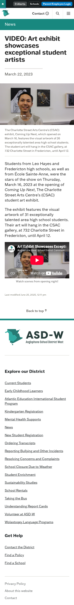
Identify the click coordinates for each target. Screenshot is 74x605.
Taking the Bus (16, 498)
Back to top (35, 311)
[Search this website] (57, 13)
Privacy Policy (15, 584)
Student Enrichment (20, 475)
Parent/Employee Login (57, 3)
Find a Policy (14, 555)
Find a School (15, 563)
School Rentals (16, 490)
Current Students (18, 383)
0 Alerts (20, 4)
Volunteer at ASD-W (20, 514)
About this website (19, 591)
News (10, 24)
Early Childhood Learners (24, 391)
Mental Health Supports (23, 419)
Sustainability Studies (21, 482)
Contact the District (19, 547)
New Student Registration (24, 435)
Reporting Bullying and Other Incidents (34, 451)
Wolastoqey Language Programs (29, 522)
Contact (38, 13)
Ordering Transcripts (20, 443)
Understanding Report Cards (26, 506)
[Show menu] (68, 13)
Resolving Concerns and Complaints (32, 459)
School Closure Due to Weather (28, 467)
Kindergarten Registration (24, 411)
